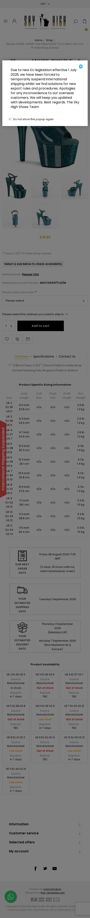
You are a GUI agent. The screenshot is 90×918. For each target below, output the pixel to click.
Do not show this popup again (33, 119)
